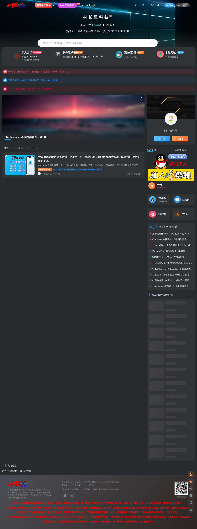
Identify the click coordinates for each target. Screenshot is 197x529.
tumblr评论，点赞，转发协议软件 (168, 256)
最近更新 (173, 226)
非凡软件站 (25, 470)
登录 (163, 138)
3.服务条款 (77, 485)
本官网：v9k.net (29, 56)
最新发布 (163, 226)
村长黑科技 (87, 489)
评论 (34, 147)
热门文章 (153, 226)
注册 (181, 138)
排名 (126, 31)
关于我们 (92, 485)
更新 (13, 147)
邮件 (86, 31)
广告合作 (77, 482)
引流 (80, 31)
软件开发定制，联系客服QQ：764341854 (83, 56)
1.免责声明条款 (91, 482)
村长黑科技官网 (9, 470)
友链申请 (66, 482)
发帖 (120, 31)
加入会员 (31, 52)
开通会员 (184, 5)
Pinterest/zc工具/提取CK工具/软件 (168, 250)
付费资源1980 (44, 169)
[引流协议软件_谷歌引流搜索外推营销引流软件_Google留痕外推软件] (17, 483)
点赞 (27, 147)
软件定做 (72, 52)
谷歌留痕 (94, 31)
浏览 (20, 147)
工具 (103, 31)
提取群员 (112, 31)
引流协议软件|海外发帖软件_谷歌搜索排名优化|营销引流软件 (79, 169)
